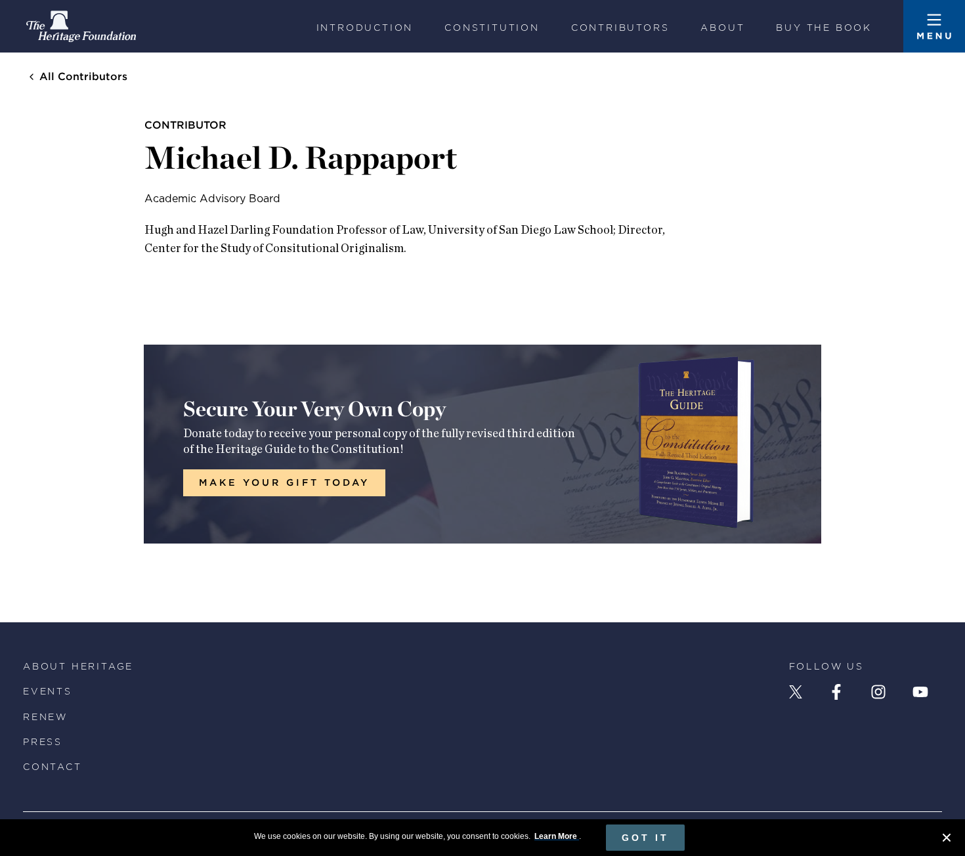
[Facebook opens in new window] (836, 692)
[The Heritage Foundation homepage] (81, 26)
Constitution (492, 27)
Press (42, 742)
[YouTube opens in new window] (920, 692)
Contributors (620, 27)
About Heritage (78, 666)
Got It (645, 837)
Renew (45, 717)
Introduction (365, 27)
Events (47, 691)
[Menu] (934, 26)
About (722, 27)
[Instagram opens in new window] (878, 692)
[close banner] (946, 839)
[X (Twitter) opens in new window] (795, 691)
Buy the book (824, 27)
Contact (52, 766)
